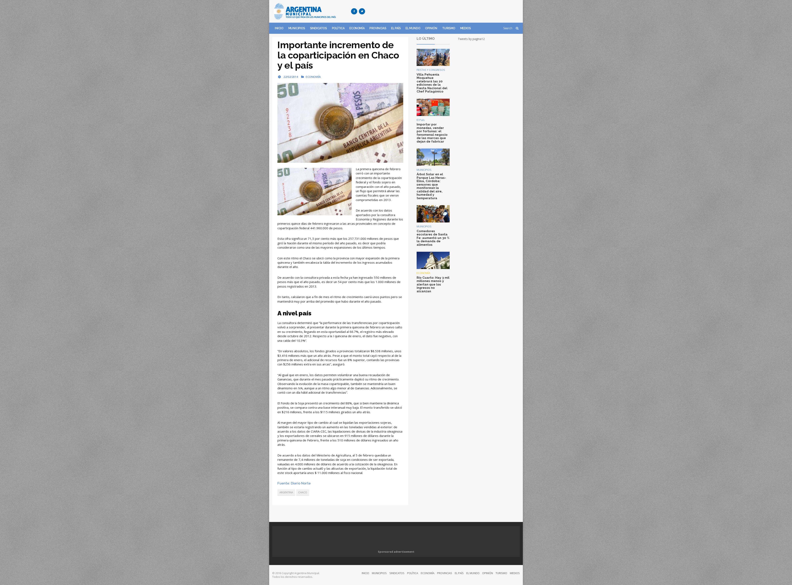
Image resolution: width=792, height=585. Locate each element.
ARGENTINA (286, 492)
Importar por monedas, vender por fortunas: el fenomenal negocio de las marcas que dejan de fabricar (432, 133)
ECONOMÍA (356, 28)
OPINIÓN (431, 28)
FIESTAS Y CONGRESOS (431, 70)
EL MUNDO (412, 28)
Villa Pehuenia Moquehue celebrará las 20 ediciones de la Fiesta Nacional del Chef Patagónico (432, 83)
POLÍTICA (338, 28)
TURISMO (448, 28)
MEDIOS (465, 28)
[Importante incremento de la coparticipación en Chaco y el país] (340, 123)
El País (421, 120)
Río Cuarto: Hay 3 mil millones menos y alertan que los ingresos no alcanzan (433, 284)
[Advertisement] (445, 11)
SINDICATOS (318, 28)
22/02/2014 (290, 77)
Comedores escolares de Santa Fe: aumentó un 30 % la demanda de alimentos (433, 238)
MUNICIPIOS (296, 28)
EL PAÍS (396, 28)
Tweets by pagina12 (471, 39)
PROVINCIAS (377, 28)
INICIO (279, 28)
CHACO (302, 492)
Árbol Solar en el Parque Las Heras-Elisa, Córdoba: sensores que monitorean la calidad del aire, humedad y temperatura (431, 186)
